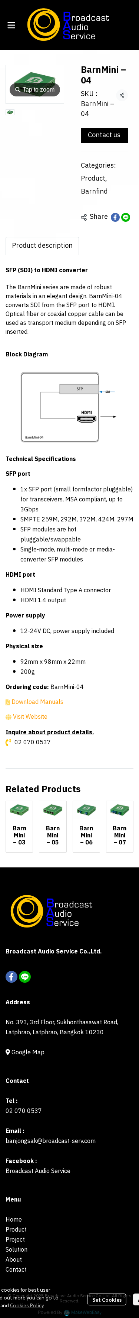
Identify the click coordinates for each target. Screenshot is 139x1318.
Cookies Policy (27, 1305)
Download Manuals (37, 702)
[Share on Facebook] (115, 217)
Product (94, 179)
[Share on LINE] (125, 217)
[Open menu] (11, 25)
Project (15, 1240)
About (14, 1260)
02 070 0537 (32, 743)
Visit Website (30, 717)
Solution (16, 1250)
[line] (25, 977)
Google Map (27, 1053)
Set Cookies (107, 1299)
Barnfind (94, 192)
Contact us (104, 135)
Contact (16, 1270)
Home (14, 1220)
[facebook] (11, 977)
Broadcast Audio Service (38, 1171)
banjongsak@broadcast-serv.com (51, 1141)
